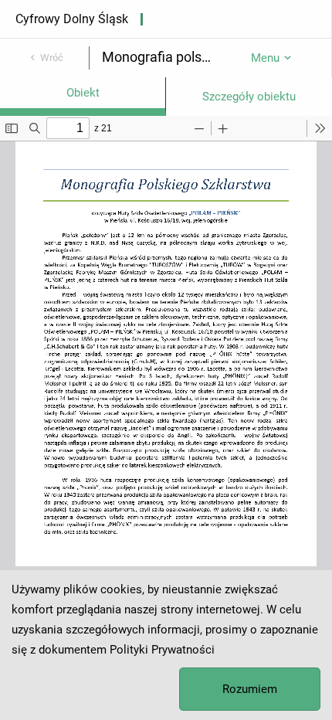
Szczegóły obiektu (249, 97)
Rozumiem (249, 689)
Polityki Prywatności (162, 650)
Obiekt (83, 93)
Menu (265, 58)
